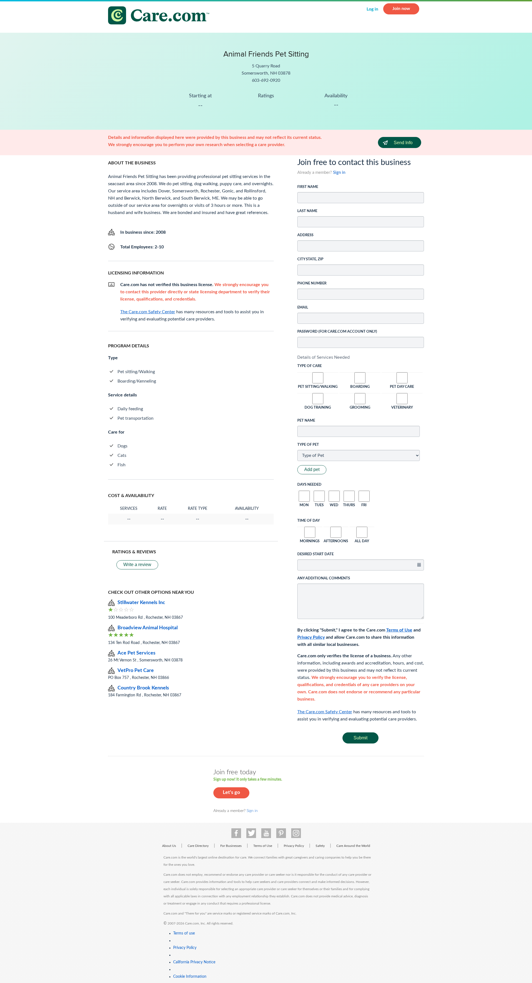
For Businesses (231, 845)
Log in (372, 9)
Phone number (311, 283)
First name (307, 187)
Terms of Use (399, 630)
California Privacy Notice (194, 962)
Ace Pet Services (136, 653)
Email (302, 307)
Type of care (309, 366)
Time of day (308, 521)
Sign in (339, 172)
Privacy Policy (311, 637)
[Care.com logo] (160, 16)
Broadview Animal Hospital (147, 627)
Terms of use (184, 933)
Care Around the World (353, 845)
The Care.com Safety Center (324, 712)
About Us (169, 845)
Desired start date (315, 554)
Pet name (306, 420)
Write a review (137, 564)
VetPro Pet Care (135, 670)
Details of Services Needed (323, 357)
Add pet (311, 469)
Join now (401, 8)
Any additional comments (323, 578)
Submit (360, 737)
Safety (320, 845)
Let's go (231, 792)
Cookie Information (189, 977)
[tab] (360, 357)
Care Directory (198, 845)
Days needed (309, 485)
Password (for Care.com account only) (337, 331)
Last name (307, 211)
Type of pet (308, 445)
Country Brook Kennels (143, 688)
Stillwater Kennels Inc (141, 602)
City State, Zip (310, 259)
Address (305, 235)
